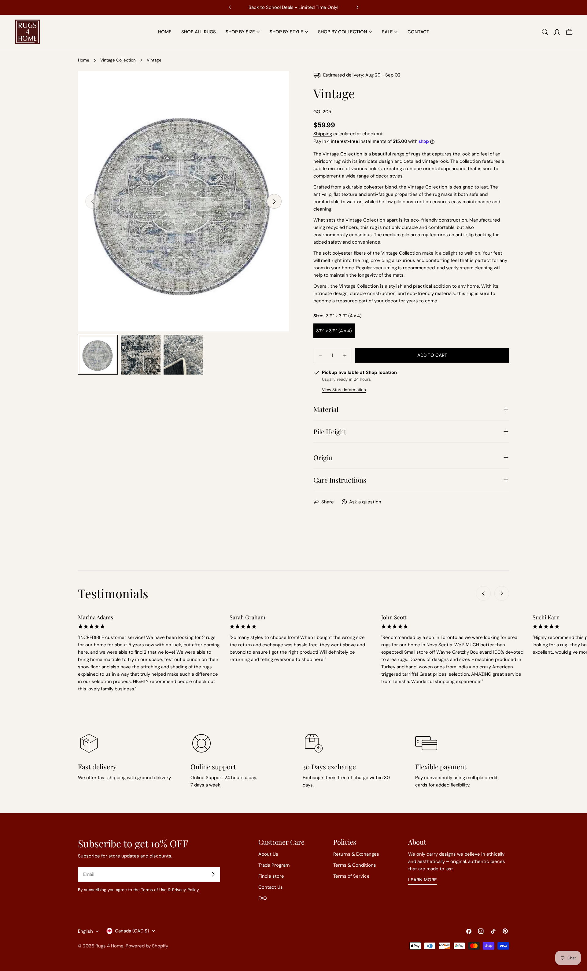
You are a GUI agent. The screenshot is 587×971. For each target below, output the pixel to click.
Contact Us (270, 887)
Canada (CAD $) (132, 931)
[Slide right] (274, 201)
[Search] (545, 32)
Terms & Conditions (354, 865)
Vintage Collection (118, 60)
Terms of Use (154, 889)
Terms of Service (351, 876)
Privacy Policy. (186, 889)
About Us (268, 854)
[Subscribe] (213, 874)
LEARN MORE (422, 880)
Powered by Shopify (147, 946)
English (85, 931)
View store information (344, 389)
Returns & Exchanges (356, 854)
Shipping (322, 134)
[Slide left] (483, 593)
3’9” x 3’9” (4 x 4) (334, 331)
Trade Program (274, 865)
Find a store (271, 876)
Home (83, 60)
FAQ (262, 898)
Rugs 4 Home (109, 946)
